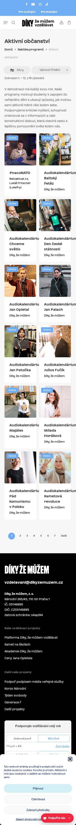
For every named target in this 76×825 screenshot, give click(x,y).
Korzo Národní (15, 688)
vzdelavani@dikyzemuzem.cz (33, 582)
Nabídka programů (31, 49)
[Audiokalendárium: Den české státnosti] (55, 215)
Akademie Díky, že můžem (23, 651)
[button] (70, 759)
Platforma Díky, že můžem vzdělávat (31, 637)
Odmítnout (38, 799)
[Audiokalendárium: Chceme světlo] (20, 215)
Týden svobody (15, 695)
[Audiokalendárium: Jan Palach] (55, 281)
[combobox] (51, 70)
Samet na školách (17, 644)
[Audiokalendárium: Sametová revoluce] (55, 467)
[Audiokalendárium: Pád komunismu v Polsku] (20, 467)
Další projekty (14, 709)
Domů (8, 49)
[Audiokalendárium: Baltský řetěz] (55, 149)
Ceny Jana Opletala (18, 658)
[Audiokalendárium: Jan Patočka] (20, 341)
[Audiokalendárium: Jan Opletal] (20, 281)
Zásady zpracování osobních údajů (36, 819)
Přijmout (38, 788)
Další (64, 535)
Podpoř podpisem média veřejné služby (34, 681)
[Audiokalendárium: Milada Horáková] (55, 402)
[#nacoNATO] (20, 149)
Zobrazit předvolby (38, 810)
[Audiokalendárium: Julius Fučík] (55, 341)
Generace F (12, 702)
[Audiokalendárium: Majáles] (20, 402)
